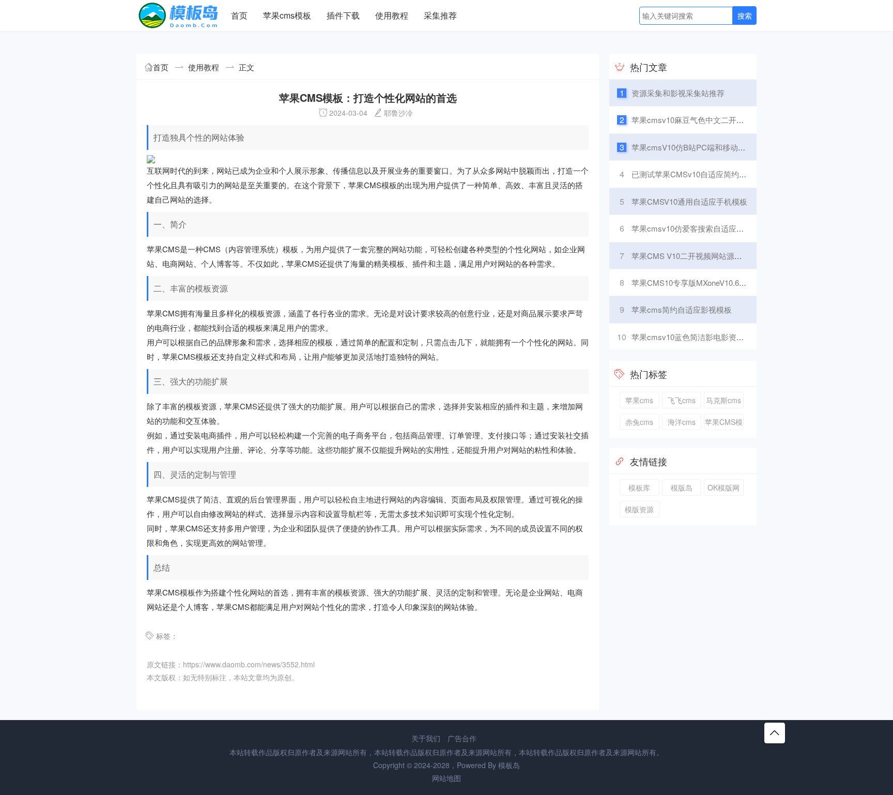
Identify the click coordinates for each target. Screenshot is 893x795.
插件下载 (343, 15)
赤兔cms (639, 422)
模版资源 (639, 509)
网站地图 (446, 778)
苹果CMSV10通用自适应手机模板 (689, 201)
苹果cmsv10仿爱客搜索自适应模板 (692, 228)
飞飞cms (682, 400)
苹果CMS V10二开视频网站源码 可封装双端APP (715, 255)
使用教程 (391, 15)
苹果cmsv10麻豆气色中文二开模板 (692, 119)
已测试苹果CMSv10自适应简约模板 (693, 174)
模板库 (639, 487)
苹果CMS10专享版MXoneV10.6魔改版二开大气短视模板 (728, 282)
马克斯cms (723, 400)
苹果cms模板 (287, 15)
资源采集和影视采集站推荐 (678, 92)
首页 (239, 15)
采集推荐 (440, 15)
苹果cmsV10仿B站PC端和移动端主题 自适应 (709, 147)
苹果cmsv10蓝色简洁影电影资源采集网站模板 (711, 336)
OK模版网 (723, 487)
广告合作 (462, 738)
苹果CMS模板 (724, 423)
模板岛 (509, 765)
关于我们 (425, 738)
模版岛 (681, 487)
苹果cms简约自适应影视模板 (682, 309)
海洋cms (682, 422)
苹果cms (639, 400)
